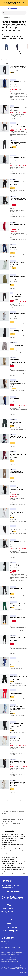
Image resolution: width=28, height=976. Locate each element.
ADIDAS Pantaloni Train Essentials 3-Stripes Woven (17, 589)
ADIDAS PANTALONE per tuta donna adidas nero (17, 618)
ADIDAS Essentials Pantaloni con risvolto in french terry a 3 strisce (18, 638)
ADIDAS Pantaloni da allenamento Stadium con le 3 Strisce (18, 383)
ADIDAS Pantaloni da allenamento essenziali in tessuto (17, 473)
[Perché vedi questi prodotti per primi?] (2, 63)
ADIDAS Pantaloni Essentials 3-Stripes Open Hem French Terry (18, 783)
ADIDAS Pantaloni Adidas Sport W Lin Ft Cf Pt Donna (18, 143)
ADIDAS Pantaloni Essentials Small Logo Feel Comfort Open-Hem (18, 200)
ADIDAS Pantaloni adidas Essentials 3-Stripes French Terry (18, 528)
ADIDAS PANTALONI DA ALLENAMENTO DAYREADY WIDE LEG (18, 454)
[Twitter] (6, 912)
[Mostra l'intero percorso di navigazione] (2, 17)
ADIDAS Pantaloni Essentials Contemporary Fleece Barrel (17, 762)
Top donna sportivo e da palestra (9, 857)
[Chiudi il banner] (25, 3)
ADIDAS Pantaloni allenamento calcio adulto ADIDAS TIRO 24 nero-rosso (18, 296)
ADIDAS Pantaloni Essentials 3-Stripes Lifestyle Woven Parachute (18, 83)
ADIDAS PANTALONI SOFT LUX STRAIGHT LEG (17, 263)
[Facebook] (2, 912)
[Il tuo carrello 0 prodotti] (25, 8)
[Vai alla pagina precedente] (9, 800)
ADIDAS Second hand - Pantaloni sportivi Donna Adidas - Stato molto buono (18, 422)
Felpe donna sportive (6, 855)
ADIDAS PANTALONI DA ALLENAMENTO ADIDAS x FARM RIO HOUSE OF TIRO (18, 438)
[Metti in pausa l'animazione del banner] (23, 3)
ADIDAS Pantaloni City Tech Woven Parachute (17, 331)
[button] (26, 94)
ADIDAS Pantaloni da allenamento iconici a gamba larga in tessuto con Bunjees (17, 361)
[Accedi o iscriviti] (21, 8)
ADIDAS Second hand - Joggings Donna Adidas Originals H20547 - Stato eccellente (18, 678)
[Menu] (3, 8)
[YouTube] (9, 912)
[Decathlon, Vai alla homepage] (12, 8)
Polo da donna (5, 871)
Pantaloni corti (6, 51)
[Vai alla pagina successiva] (19, 800)
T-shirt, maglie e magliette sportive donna (12, 846)
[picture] (4, 70)
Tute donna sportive (6, 842)
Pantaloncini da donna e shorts (9, 840)
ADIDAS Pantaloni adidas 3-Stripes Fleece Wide (17, 182)
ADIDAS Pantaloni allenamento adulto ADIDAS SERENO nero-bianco (18, 68)
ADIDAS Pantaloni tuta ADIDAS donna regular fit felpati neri (18, 125)
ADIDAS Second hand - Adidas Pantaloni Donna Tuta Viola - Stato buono (18, 345)
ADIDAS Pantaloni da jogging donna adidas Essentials (17, 225)
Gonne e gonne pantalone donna (9, 853)
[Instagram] (12, 912)
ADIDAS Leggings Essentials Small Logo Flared (17, 564)
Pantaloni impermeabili (17, 52)
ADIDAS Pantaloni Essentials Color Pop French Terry (17, 692)
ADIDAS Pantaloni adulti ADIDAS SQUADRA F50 (18, 108)
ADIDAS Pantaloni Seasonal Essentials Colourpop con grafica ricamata (17, 512)
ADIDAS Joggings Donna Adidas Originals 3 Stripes (18, 604)
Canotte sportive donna (7, 859)
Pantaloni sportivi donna (7, 865)
